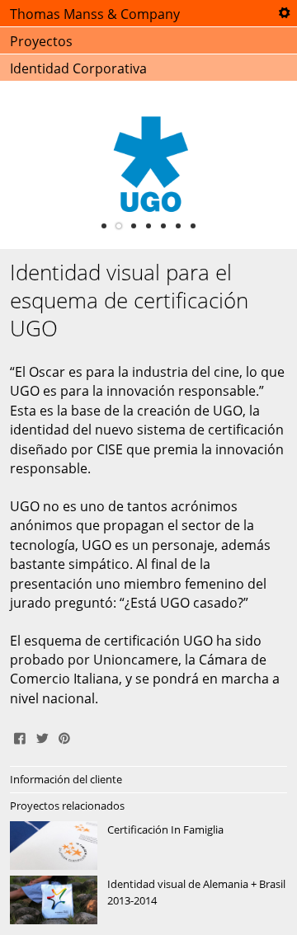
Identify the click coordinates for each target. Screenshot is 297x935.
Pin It (64, 736)
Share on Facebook (20, 736)
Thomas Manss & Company (95, 14)
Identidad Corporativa (78, 68)
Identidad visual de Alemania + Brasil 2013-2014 (148, 900)
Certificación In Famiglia (148, 846)
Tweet (42, 736)
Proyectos (41, 41)
